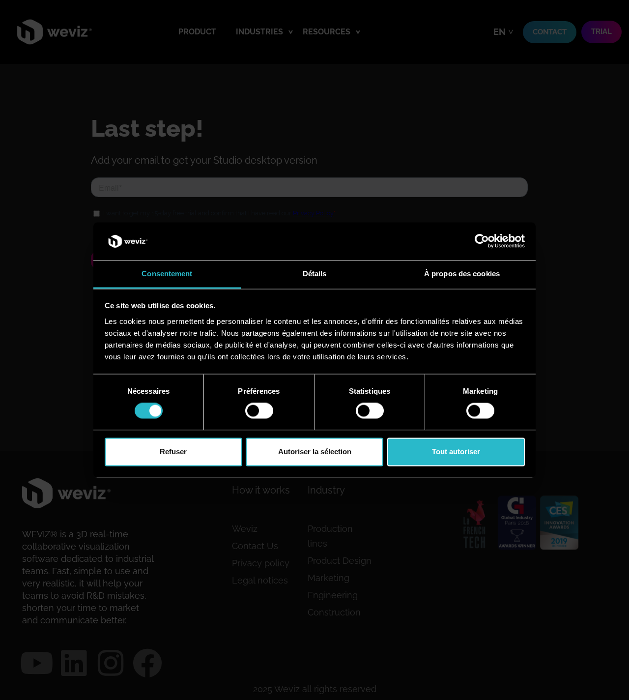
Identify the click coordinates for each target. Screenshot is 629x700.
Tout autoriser (456, 451)
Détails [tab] (315, 273)
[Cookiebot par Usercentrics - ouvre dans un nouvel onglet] (482, 241)
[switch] (259, 411)
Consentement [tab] (167, 273)
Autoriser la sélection (314, 451)
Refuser (173, 451)
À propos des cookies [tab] (462, 273)
